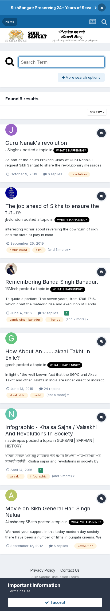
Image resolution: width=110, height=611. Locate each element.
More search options (82, 77)
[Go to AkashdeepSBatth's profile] (11, 495)
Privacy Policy (42, 570)
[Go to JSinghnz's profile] (11, 130)
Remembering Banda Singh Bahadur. (51, 282)
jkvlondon (14, 219)
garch (10, 364)
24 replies (51, 388)
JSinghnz (13, 149)
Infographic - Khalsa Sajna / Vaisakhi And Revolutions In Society (51, 430)
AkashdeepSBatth (21, 521)
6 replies (54, 174)
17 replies (49, 313)
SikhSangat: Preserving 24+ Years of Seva (51, 7)
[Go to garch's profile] (11, 338)
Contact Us (70, 570)
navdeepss (15, 440)
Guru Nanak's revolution (36, 143)
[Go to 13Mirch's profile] (11, 269)
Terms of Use (19, 591)
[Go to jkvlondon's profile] (11, 193)
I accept (57, 602)
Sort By (96, 112)
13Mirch (11, 288)
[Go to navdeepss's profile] (11, 414)
